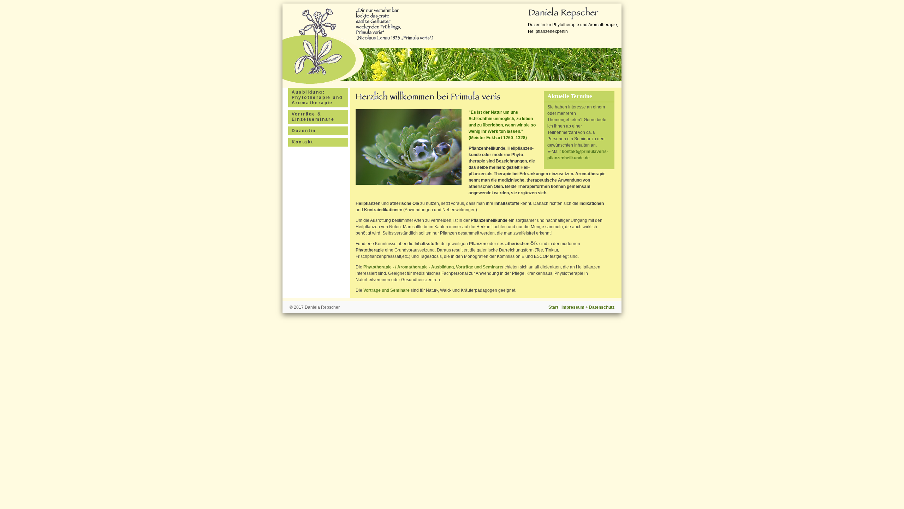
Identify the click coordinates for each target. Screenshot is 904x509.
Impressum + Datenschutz (587, 307)
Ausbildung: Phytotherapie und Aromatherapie (317, 97)
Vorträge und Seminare (479, 267)
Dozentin (304, 130)
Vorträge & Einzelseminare (313, 117)
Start (553, 307)
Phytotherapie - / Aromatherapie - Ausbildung (408, 267)
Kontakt (303, 142)
